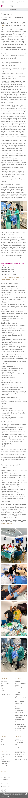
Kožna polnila (18, 694)
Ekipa (2, 685)
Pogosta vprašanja (5, 694)
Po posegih (3, 757)
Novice (2, 739)
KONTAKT (4, 771)
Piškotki (12, 796)
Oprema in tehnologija (20, 712)
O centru (7, 9)
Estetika (17, 692)
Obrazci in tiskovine (5, 761)
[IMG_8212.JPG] (14, 618)
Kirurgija (17, 681)
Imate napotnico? (5, 763)
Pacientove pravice (5, 765)
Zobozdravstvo (19, 724)
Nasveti (2, 743)
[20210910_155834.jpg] (14, 592)
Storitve (18, 678)
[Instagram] (5, 790)
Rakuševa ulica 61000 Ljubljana (6, 778)
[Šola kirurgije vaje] (14, 574)
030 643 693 (21, 2)
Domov (2, 9)
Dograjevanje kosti (19, 710)
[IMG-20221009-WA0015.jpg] (14, 655)
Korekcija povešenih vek (20, 697)
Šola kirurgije (4, 690)
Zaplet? (3, 759)
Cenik (2, 692)
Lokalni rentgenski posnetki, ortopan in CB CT (20, 719)
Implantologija (19, 701)
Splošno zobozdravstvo (20, 726)
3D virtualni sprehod (5, 683)
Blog (2, 741)
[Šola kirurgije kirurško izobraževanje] (14, 545)
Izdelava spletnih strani (6, 794)
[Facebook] (2, 790)
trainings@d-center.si (6, 523)
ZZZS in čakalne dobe (6, 744)
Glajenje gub (18, 696)
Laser (16, 688)
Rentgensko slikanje (21, 715)
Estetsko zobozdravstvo (20, 728)
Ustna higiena (18, 730)
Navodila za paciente (5, 750)
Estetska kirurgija (19, 687)
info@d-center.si (8, 1)
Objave (3, 736)
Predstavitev (4, 681)
